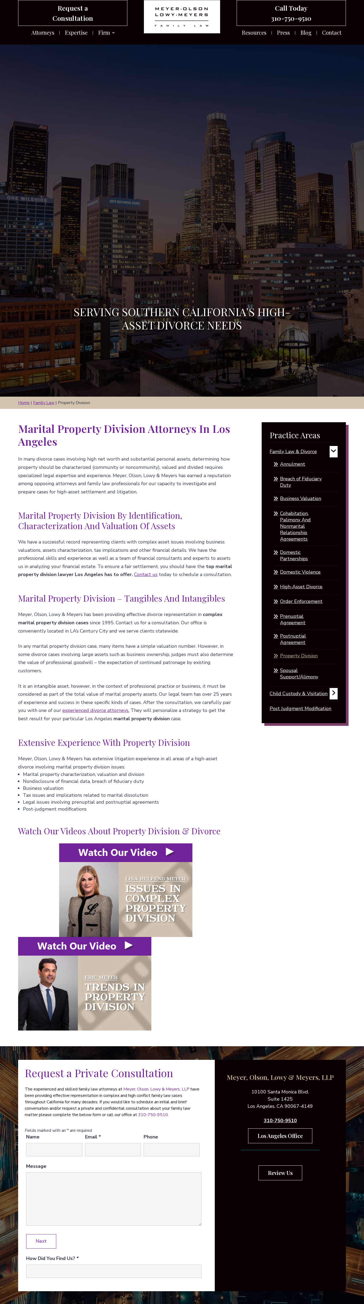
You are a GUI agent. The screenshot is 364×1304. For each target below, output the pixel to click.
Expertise (76, 33)
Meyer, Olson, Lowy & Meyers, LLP (156, 1089)
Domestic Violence (300, 572)
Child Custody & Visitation (298, 693)
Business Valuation (300, 498)
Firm (104, 33)
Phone (151, 1137)
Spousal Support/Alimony (299, 673)
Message (36, 1166)
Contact (331, 33)
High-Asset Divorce (301, 586)
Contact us (145, 574)
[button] (358, 1265)
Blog (306, 33)
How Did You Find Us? (52, 1258)
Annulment (292, 464)
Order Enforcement (301, 601)
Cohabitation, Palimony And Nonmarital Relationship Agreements (295, 526)
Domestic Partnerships (294, 555)
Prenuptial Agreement (292, 619)
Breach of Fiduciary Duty (301, 482)
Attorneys (42, 33)
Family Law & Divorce (293, 451)
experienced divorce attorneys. (95, 710)
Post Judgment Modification (300, 708)
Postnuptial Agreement (293, 639)
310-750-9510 (291, 18)
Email (93, 1137)
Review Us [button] (280, 1172)
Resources (254, 33)
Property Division (299, 656)
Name (32, 1137)
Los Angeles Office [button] (280, 1135)
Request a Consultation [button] (72, 12)
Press (283, 33)
